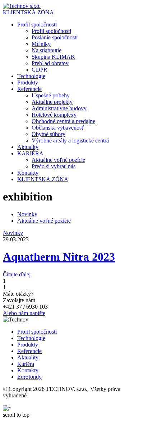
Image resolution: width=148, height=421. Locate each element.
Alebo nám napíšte (24, 313)
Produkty (27, 345)
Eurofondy (29, 377)
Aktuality (27, 357)
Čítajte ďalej (17, 274)
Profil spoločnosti (37, 332)
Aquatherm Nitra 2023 (59, 256)
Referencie (29, 351)
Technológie (31, 338)
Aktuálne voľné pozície (44, 221)
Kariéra (25, 364)
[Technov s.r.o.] (22, 6)
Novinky (27, 214)
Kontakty (27, 370)
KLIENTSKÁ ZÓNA (28, 12)
